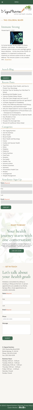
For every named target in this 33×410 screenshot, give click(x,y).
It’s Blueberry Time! (9, 119)
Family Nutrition (8, 153)
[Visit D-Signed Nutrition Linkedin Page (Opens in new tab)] (23, 408)
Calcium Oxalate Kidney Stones (12, 96)
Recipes (5, 172)
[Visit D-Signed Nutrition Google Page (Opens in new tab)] (21, 408)
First (2, 189)
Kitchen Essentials (8, 165)
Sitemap (20, 406)
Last (2, 195)
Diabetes (5, 149)
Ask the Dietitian (8, 133)
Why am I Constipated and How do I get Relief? (17, 100)
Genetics (5, 157)
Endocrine (6, 151)
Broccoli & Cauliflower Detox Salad (13, 123)
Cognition (6, 145)
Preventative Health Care (10, 170)
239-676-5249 (16, 251)
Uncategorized (7, 174)
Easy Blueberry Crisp (9, 117)
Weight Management (9, 176)
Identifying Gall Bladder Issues (12, 94)
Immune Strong (10, 27)
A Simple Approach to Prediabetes (13, 102)
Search (6, 78)
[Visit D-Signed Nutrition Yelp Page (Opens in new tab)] (24, 408)
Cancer (5, 141)
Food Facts (6, 155)
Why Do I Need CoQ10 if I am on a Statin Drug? (17, 109)
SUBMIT (7, 338)
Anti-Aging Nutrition (9, 131)
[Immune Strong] (16, 37)
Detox (5, 147)
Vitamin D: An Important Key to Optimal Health (17, 115)
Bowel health (7, 137)
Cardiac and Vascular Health (11, 143)
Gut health (6, 159)
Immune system (8, 163)
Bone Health (6, 135)
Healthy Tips (7, 161)
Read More (8, 60)
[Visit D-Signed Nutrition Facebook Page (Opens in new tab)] (20, 408)
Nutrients (6, 167)
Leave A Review (12, 408)
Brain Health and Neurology (11, 139)
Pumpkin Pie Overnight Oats (11, 121)
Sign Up (6, 207)
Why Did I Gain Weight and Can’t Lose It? (15, 98)
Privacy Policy (28, 406)
